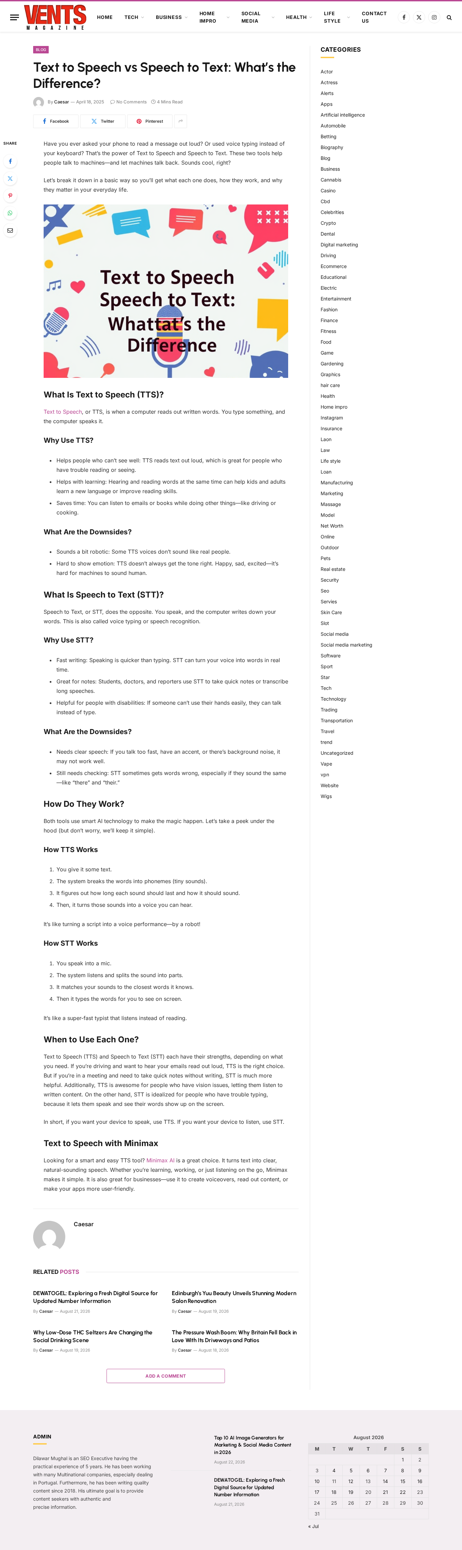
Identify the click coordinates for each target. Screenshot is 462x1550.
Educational (333, 277)
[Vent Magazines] (55, 17)
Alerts (327, 93)
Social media (251, 17)
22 (403, 1492)
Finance (329, 320)
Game (327, 353)
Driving (328, 255)
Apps (326, 104)
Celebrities (332, 212)
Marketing (332, 493)
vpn (325, 774)
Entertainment (336, 298)
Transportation (337, 720)
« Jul (313, 1526)
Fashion (329, 309)
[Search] (448, 17)
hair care (330, 385)
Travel (327, 731)
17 (317, 1492)
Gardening (332, 363)
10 (317, 1481)
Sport (327, 666)
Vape (326, 764)
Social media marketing (346, 645)
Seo (325, 591)
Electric (329, 288)
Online (327, 536)
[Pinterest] (10, 195)
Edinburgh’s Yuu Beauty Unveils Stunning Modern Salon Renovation (234, 1297)
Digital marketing (339, 244)
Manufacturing (337, 482)
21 (385, 1492)
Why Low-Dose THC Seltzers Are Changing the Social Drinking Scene (93, 1336)
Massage (331, 504)
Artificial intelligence (343, 115)
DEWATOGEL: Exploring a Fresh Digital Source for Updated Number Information (95, 1297)
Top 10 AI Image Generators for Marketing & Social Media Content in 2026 (252, 1445)
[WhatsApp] (10, 213)
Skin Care (331, 612)
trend (326, 742)
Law (325, 450)
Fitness (328, 331)
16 (419, 1481)
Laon (326, 439)
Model (327, 515)
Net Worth (332, 526)
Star (325, 677)
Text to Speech (63, 411)
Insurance (331, 428)
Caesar (61, 101)
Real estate (333, 569)
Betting (329, 136)
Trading (329, 709)
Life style (332, 17)
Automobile (333, 125)
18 (334, 1492)
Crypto (328, 223)
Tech (131, 17)
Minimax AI (160, 1160)
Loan (326, 472)
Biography (332, 147)
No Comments (131, 101)
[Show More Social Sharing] (180, 121)
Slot (325, 623)
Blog (41, 49)
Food (326, 342)
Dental (328, 234)
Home (105, 17)
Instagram (332, 417)
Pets (325, 558)
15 (402, 1481)
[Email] (10, 230)
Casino (328, 190)
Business (169, 17)
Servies (329, 601)
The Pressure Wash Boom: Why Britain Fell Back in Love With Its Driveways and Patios (234, 1336)
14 (385, 1481)
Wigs (326, 796)
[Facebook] (10, 161)
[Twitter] (10, 178)
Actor (327, 71)
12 (350, 1481)
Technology (333, 699)
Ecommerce (334, 266)
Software (331, 655)
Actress (329, 82)
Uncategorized (337, 753)
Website (330, 785)
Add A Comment (165, 1376)
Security (330, 580)
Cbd (325, 201)
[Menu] (14, 17)
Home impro (208, 17)
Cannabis (331, 180)
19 (350, 1492)
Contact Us (374, 17)
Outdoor (330, 547)
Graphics (330, 374)
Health (296, 17)
